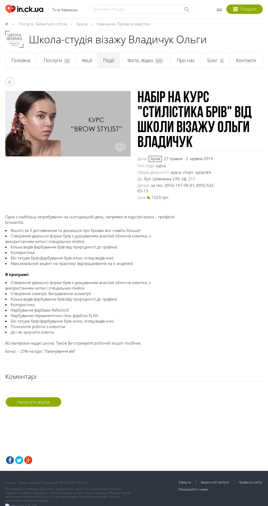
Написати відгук (33, 402)
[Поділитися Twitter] (19, 460)
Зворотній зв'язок (214, 482)
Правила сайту (250, 482)
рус (219, 9)
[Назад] (10, 82)
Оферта (184, 482)
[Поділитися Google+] (28, 460)
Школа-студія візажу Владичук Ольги (118, 39)
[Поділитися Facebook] (10, 460)
